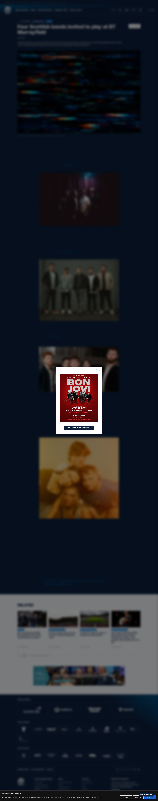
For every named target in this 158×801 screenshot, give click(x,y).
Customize (126, 797)
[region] (79, 795)
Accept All (150, 797)
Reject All (138, 797)
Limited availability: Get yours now (77, 428)
